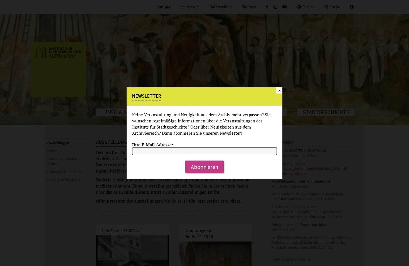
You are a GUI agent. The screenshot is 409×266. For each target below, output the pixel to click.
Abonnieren (204, 166)
